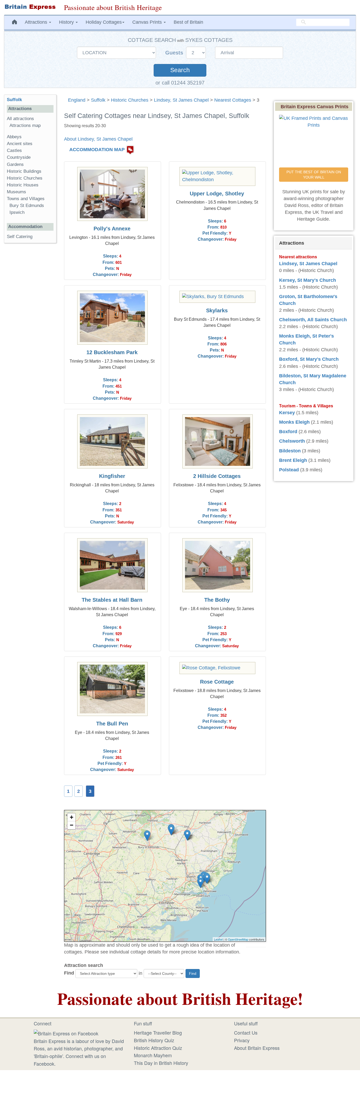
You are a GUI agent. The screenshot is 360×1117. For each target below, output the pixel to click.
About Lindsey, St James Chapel (98, 139)
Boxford (288, 431)
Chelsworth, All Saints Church (313, 319)
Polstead (289, 469)
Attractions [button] (36, 22)
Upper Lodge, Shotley (217, 193)
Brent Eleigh (293, 460)
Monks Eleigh (294, 422)
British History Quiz (154, 1040)
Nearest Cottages (232, 100)
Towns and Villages (26, 198)
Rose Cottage (217, 682)
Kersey (287, 412)
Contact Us (245, 1032)
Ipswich (17, 212)
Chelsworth (292, 441)
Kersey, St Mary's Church (307, 280)
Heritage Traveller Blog (158, 1032)
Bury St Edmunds (26, 205)
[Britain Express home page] (30, 7)
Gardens (15, 164)
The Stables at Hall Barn (112, 600)
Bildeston (290, 450)
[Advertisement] (30, 328)
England (76, 100)
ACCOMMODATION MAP (97, 149)
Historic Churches (129, 100)
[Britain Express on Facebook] (66, 1032)
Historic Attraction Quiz (158, 1047)
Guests (175, 53)
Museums (16, 191)
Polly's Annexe (112, 228)
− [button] (71, 825)
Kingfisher (112, 476)
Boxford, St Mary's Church (309, 359)
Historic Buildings (24, 171)
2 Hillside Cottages (217, 476)
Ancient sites (19, 143)
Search (180, 70)
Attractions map (25, 125)
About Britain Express (257, 1047)
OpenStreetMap (238, 939)
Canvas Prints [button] (147, 22)
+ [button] (71, 817)
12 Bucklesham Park (112, 352)
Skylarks (217, 310)
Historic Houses (22, 184)
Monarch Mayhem (153, 1055)
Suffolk (98, 100)
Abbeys (14, 136)
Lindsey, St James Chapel (181, 100)
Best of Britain (188, 22)
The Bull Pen (112, 723)
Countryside (19, 157)
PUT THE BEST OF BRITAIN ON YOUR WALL (314, 174)
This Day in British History (161, 1062)
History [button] (67, 22)
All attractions (20, 118)
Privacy (242, 1040)
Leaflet (218, 939)
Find (69, 973)
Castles (14, 150)
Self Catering (19, 236)
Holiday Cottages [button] (104, 22)
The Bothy (217, 600)
